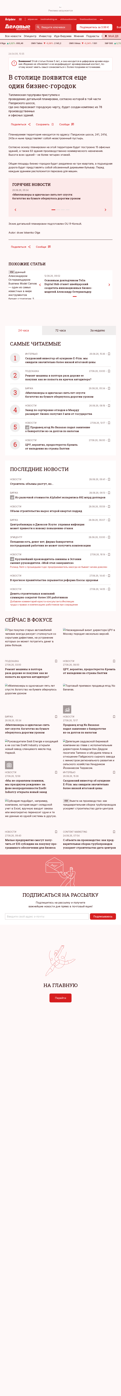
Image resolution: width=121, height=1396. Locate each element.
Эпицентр (30, 36)
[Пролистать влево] (40, 285)
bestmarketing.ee (49, 19)
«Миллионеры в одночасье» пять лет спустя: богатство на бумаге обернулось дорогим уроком (27, 728)
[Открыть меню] (20, 19)
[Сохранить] (109, 354)
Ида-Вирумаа (62, 36)
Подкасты (92, 36)
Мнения (79, 36)
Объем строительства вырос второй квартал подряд (46, 511)
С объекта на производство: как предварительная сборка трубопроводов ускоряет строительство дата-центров (89, 843)
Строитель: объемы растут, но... (31, 483)
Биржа (29, 388)
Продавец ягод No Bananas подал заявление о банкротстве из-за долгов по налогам (84, 728)
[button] (47, 916)
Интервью (31, 353)
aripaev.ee (32, 19)
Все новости (13, 36)
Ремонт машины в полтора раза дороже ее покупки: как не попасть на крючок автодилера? (27, 672)
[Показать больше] (101, 19)
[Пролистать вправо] (109, 285)
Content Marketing (75, 831)
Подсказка (32, 371)
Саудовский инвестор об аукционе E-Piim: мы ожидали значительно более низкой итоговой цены (86, 784)
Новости (30, 405)
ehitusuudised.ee (68, 19)
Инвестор (45, 36)
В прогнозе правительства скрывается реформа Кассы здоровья (54, 580)
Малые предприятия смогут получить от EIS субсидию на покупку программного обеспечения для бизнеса (31, 843)
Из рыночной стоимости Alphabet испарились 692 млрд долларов (60, 497)
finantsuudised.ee (88, 19)
